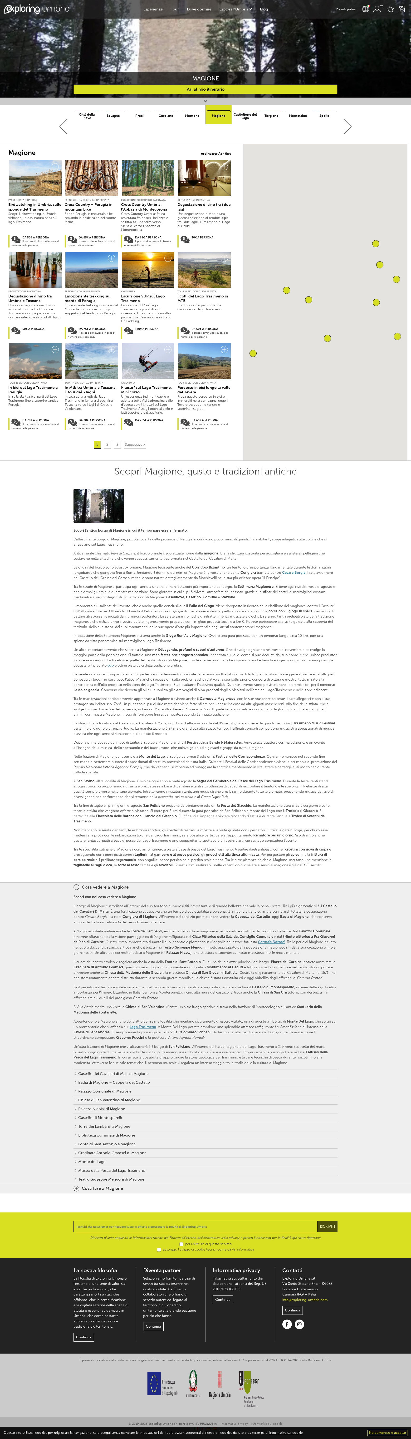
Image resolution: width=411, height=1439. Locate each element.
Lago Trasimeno (143, 1027)
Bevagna (113, 116)
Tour (175, 9)
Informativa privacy (236, 1270)
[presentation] (63, 126)
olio (111, 665)
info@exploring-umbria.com (305, 1300)
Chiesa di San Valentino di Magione (109, 1100)
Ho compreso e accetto (387, 1433)
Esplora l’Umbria (234, 9)
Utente (378, 9)
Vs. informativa (243, 1249)
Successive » (135, 444)
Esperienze (153, 9)
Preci (139, 116)
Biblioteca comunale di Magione (106, 1135)
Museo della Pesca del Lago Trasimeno (111, 1170)
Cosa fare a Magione (102, 1188)
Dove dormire (199, 9)
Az (220, 154)
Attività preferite (390, 9)
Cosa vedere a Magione (105, 887)
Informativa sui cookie (267, 1423)
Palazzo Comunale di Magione (105, 1091)
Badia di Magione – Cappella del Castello (114, 1082)
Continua (83, 1337)
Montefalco (298, 116)
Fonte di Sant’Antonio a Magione (107, 1144)
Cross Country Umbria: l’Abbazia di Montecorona (144, 206)
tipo (228, 154)
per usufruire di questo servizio (208, 1244)
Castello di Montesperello (100, 1117)
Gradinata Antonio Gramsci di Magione (112, 1153)
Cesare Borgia (293, 572)
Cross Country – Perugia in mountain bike (89, 206)
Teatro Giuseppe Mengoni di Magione (111, 1179)
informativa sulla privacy (221, 1238)
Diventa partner (346, 9)
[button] (397, 336)
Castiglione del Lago (245, 116)
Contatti (292, 1270)
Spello (324, 116)
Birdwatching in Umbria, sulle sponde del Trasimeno (34, 206)
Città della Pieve (87, 116)
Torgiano (271, 116)
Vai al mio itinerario (205, 89)
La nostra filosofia (95, 1270)
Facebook (287, 1324)
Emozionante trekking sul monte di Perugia (88, 298)
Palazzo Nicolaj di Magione (101, 1109)
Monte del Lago (92, 1161)
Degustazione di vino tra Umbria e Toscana (30, 298)
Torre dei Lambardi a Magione (104, 1126)
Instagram (299, 1324)
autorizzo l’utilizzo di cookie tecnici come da (208, 1249)
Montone (192, 116)
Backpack (402, 9)
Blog (264, 9)
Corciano (166, 116)
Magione (218, 116)
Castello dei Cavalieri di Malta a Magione (113, 1073)
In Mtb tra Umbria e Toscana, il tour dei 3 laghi (91, 389)
